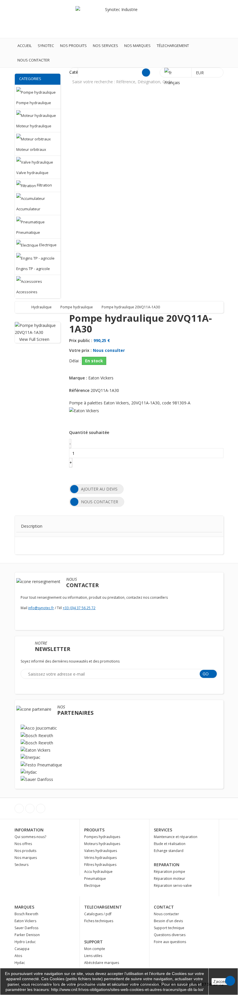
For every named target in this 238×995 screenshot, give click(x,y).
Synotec (46, 45)
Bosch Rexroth (26, 913)
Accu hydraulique (98, 871)
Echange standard (168, 850)
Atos (18, 955)
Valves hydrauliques (100, 850)
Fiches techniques (98, 920)
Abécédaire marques (101, 962)
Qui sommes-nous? (30, 836)
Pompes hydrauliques (102, 836)
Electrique (92, 885)
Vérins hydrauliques (100, 857)
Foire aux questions (170, 941)
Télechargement (173, 45)
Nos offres (23, 843)
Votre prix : (80, 350)
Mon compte (94, 948)
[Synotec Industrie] (119, 18)
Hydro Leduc (25, 941)
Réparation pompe (169, 871)
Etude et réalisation (169, 843)
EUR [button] (200, 72)
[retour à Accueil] (24, 307)
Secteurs (21, 864)
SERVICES (163, 830)
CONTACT (164, 907)
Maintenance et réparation (175, 836)
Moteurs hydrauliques (102, 843)
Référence (79, 390)
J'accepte (221, 981)
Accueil (24, 45)
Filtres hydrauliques (100, 864)
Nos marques (137, 45)
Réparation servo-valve (173, 885)
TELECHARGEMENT (103, 907)
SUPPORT (93, 942)
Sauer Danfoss (26, 927)
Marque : (78, 378)
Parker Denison (27, 934)
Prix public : (80, 340)
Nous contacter (33, 60)
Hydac (20, 962)
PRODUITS (94, 830)
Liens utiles (93, 955)
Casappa (22, 948)
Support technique (169, 927)
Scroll (230, 981)
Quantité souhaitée (89, 432)
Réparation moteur (169, 878)
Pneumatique (95, 878)
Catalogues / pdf (97, 913)
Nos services (105, 45)
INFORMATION (29, 830)
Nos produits (73, 45)
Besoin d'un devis (168, 920)
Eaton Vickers (25, 920)
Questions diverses (169, 934)
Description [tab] (31, 526)
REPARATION (166, 864)
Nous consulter (109, 350)
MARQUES (24, 907)
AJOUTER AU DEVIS (99, 489)
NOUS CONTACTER (99, 501)
